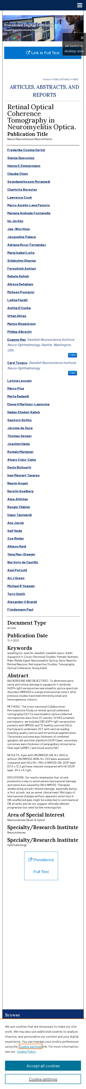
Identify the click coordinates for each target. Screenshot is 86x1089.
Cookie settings (30, 1046)
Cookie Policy (26, 1051)
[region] (43, 1054)
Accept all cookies (43, 1065)
